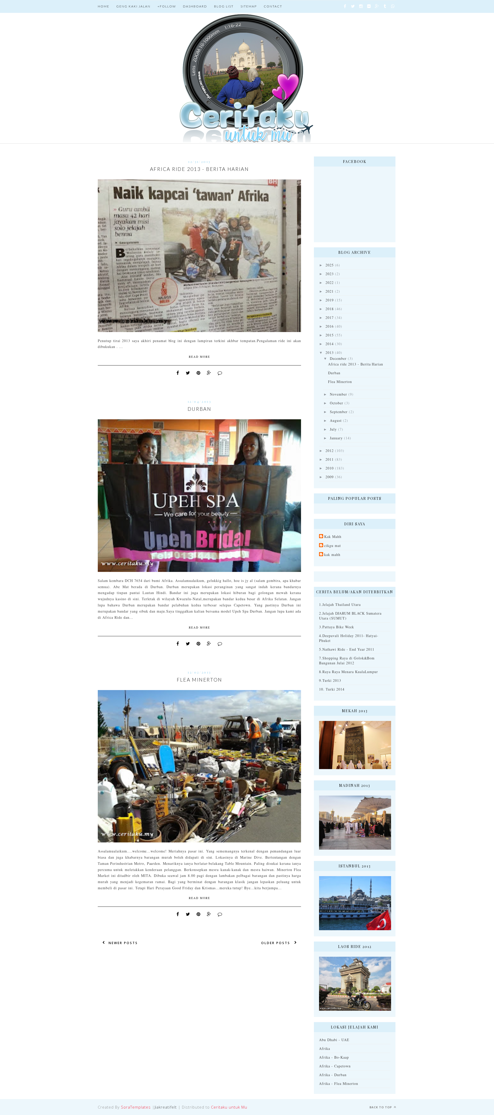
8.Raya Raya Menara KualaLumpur (348, 671)
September (339, 411)
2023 (329, 273)
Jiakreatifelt (166, 1107)
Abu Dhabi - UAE (334, 1039)
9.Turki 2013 (330, 680)
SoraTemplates (136, 1107)
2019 (329, 300)
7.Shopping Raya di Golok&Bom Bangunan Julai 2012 (347, 660)
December (338, 358)
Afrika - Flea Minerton (338, 1083)
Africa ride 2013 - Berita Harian (199, 169)
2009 (329, 476)
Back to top (381, 1107)
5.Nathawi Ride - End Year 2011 (346, 649)
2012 (329, 450)
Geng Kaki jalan (133, 6)
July (333, 429)
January (336, 437)
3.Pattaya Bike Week (336, 626)
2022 (329, 282)
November (338, 394)
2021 (329, 291)
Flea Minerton (199, 680)
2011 (329, 459)
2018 (329, 308)
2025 (329, 265)
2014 (329, 343)
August (336, 420)
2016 (329, 326)
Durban (199, 409)
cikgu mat (332, 545)
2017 (329, 317)
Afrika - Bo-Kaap (334, 1057)
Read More (199, 357)
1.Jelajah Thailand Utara (340, 604)
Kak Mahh (332, 536)
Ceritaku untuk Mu (229, 1107)
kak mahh (332, 554)
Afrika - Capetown (335, 1066)
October (336, 402)
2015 (329, 335)
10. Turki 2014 (332, 689)
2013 (329, 352)
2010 (329, 468)
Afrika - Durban (333, 1074)
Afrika (324, 1048)
